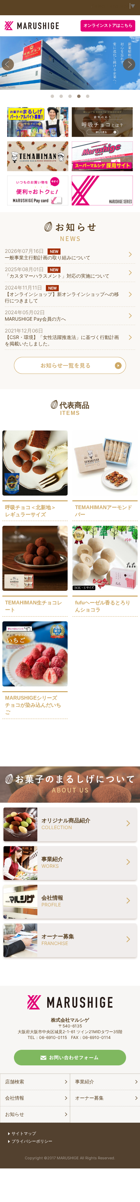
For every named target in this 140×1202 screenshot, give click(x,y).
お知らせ (14, 1114)
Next (130, 66)
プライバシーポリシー (32, 1141)
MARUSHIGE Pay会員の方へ (35, 319)
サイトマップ (24, 1133)
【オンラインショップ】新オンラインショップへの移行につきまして (62, 297)
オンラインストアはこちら (108, 25)
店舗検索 (14, 1081)
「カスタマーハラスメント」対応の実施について (57, 276)
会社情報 (14, 1098)
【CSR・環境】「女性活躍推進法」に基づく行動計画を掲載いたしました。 (62, 340)
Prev (9, 66)
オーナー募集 (89, 1098)
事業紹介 (84, 1081)
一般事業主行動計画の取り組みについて (47, 257)
